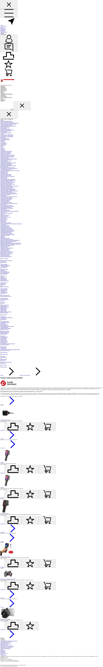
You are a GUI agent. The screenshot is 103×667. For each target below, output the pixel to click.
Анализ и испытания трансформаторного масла (9, 190)
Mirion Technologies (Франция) (6, 311)
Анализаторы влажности (5, 225)
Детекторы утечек (4, 89)
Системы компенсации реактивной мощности (8, 196)
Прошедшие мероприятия (5, 139)
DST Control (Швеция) (4, 273)
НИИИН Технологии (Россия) (6, 362)
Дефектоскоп (3, 87)
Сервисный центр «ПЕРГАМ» (6, 132)
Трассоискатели (3, 212)
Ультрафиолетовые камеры (5, 128)
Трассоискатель (3, 88)
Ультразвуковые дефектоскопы (6, 163)
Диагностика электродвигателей (6, 187)
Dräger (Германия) (3, 271)
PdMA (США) (3, 323)
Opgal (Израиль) (3, 318)
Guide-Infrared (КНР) (4, 292)
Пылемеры (2, 236)
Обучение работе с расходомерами (6, 136)
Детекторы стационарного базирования (7, 182)
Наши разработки (3, 143)
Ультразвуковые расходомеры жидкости (7, 230)
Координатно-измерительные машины (7, 176)
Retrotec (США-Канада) (4, 332)
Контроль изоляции (4, 218)
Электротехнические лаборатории (6, 239)
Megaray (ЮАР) (3, 309)
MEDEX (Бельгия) (3, 308)
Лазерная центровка (4, 173)
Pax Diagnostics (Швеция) (5, 322)
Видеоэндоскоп (3, 90)
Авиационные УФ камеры (5, 248)
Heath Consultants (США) (4, 295)
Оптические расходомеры (5, 235)
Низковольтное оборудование (5, 199)
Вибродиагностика (3, 172)
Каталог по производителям (5, 130)
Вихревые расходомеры (4, 226)
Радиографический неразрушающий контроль (8, 168)
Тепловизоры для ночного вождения (7, 646)
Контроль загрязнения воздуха (6, 256)
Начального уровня (4, 644)
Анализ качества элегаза (4, 201)
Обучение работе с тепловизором (6, 134)
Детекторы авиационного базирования (7, 179)
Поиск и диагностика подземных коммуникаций (9, 123)
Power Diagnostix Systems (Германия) (7, 326)
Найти (12, 109)
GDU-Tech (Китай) (3, 288)
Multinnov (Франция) (4, 312)
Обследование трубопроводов (5, 222)
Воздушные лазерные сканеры (6, 175)
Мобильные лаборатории (5, 126)
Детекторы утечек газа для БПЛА (6, 181)
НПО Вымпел (3, 363)
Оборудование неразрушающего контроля (8, 124)
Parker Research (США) (4, 321)
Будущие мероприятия (4, 138)
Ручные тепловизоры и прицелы (6, 205)
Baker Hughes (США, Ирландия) (6, 260)
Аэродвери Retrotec (4, 160)
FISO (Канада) (3, 283)
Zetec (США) (2, 356)
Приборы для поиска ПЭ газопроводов (7, 184)
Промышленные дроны (4, 254)
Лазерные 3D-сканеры (4, 171)
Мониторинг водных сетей (5, 216)
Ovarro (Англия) (3, 319)
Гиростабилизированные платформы (7, 206)
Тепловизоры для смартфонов (5, 153)
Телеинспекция (3, 217)
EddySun (2, 276)
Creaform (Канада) (3, 267)
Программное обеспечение (5, 161)
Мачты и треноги (3, 96)
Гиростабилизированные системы (6, 97)
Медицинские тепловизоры (5, 152)
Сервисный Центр (3, 32)
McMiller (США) (3, 307)
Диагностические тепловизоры (6, 151)
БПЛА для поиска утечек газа (5, 252)
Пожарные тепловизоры (4, 154)
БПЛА (2, 91)
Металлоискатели (3, 219)
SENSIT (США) (3, 339)
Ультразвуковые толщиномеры (6, 164)
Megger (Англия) (3, 310)
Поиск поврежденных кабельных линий (7, 188)
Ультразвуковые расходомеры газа (6, 229)
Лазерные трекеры (3, 177)
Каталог (1, 27)
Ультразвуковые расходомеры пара (6, 231)
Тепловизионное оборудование (6, 121)
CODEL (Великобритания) (5, 265)
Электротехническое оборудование (6, 94)
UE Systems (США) (3, 352)
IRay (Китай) (2, 300)
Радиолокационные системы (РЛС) (6, 208)
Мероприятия (2, 30)
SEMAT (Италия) (3, 337)
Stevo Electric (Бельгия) (4, 344)
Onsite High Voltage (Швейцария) (6, 317)
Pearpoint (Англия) (3, 324)
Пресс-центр (2, 31)
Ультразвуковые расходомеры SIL (6, 228)
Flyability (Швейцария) (4, 286)
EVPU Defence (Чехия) (4, 280)
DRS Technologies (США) (5, 272)
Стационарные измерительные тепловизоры (8, 158)
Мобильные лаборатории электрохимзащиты (8, 241)
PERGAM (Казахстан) (4, 325)
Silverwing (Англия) (4, 341)
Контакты (2, 149)
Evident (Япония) (3, 279)
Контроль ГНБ (3, 220)
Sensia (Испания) (3, 338)
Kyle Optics (2, 303)
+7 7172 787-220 (3, 26)
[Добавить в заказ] (47, 426)
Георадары (2, 214)
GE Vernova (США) (4, 289)
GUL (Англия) (3, 293)
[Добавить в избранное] (30, 426)
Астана (1, 25)
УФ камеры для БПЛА (4, 249)
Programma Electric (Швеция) (5, 328)
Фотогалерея (2, 148)
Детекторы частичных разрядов (6, 197)
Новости (2, 146)
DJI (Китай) (2, 270)
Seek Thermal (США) (4, 336)
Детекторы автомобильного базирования (7, 180)
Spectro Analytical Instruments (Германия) (7, 343)
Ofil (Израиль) (3, 316)
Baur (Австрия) (3, 261)
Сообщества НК (3, 144)
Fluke (1, 285)
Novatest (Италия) (3, 314)
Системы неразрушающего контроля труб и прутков (10, 170)
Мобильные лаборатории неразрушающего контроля (10, 240)
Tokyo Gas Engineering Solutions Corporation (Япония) (10, 349)
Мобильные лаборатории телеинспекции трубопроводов (10, 243)
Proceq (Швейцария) (4, 327)
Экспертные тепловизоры (5, 648)
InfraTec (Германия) (4, 298)
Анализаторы (3, 95)
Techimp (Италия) (3, 346)
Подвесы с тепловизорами (5, 255)
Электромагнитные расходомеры (6, 233)
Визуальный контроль (4, 166)
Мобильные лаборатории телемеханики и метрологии (10, 244)
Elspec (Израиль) (3, 278)
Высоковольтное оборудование (6, 191)
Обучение (2, 133)
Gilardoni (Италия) (3, 290)
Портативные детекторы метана (6, 183)
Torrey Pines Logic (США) (5, 350)
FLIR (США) (2, 284)
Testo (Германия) (3, 348)
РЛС (1, 98)
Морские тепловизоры (4, 157)
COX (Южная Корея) (4, 266)
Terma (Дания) (3, 347)
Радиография (3, 99)
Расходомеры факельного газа (5, 232)
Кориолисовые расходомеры (5, 227)
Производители (3, 28)
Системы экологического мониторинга (7, 234)
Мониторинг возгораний (5, 210)
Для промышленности (4, 642)
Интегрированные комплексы (5, 207)
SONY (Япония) (3, 342)
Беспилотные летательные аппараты (7, 129)
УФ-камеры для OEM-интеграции (6, 247)
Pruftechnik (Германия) (4, 329)
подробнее (2, 430)
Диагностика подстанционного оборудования (8, 193)
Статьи (1, 147)
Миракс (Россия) (3, 359)
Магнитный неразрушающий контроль (7, 167)
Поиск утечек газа (3, 127)
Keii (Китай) (2, 302)
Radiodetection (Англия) (4, 331)
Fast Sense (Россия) (3, 282)
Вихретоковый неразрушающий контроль (8, 165)
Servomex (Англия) (3, 340)
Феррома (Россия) (3, 366)
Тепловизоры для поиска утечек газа (7, 156)
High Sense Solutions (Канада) (5, 296)
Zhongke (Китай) (3, 357)
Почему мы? (2, 141)
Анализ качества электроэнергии (6, 198)
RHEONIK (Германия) (4, 333)
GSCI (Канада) (3, 291)
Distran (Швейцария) (4, 269)
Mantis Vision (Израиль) (4, 306)
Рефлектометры (3, 221)
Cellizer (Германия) (3, 264)
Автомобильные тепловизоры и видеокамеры (8, 203)
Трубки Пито (2, 237)
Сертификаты (2, 142)
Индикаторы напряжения (5, 200)
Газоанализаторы (3, 224)
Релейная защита (3, 195)
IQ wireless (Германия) (4, 299)
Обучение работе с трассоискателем (7, 135)
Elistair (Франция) (3, 277)
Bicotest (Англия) (3, 262)
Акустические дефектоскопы (5, 174)
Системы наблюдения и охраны (6, 202)
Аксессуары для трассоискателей (6, 213)
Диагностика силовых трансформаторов (7, 189)
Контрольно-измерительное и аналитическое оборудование (11, 223)
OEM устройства (3, 209)
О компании (2, 29)
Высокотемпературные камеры (6, 159)
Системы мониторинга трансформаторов (8, 192)
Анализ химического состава (5, 169)
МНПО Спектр (3, 360)
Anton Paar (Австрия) (4, 258)
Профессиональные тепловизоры (6, 645)
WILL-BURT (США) (4, 354)
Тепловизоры (2, 150)
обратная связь (3, 34)
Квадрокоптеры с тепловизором (6, 253)
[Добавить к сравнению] (13, 426)
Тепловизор (3, 86)
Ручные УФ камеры (4, 246)
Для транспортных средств (5, 250)
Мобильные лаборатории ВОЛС (6, 242)
